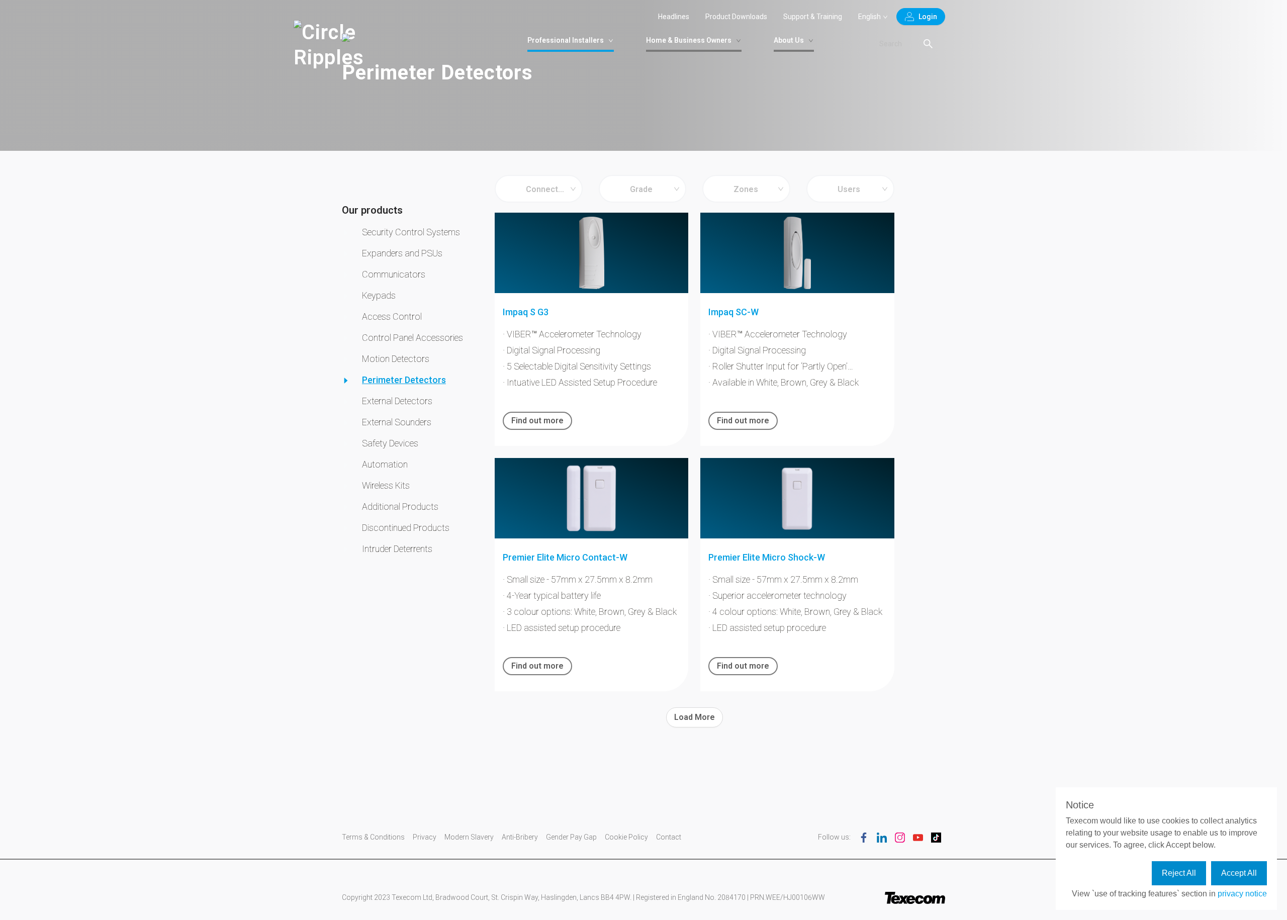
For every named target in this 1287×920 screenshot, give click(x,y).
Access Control (392, 316)
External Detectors (397, 401)
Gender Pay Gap (571, 837)
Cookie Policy (626, 837)
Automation (385, 464)
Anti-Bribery (520, 837)
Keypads (379, 295)
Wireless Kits (386, 485)
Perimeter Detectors (404, 380)
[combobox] (539, 189)
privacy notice (1242, 893)
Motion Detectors (395, 358)
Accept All (1239, 873)
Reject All (1179, 873)
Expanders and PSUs (402, 253)
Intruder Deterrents (397, 548)
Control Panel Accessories (412, 337)
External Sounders (396, 422)
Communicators (393, 274)
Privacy (424, 837)
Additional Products (400, 506)
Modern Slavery (469, 837)
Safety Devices (390, 443)
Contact (668, 837)
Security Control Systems (411, 232)
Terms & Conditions (373, 837)
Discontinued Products (405, 527)
